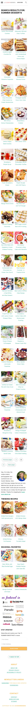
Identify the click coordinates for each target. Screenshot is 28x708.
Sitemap (14, 701)
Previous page (7, 459)
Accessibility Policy (14, 672)
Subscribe (5, 683)
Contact (14, 697)
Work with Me (14, 699)
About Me (14, 668)
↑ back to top (14, 657)
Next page (11, 464)
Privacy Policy (14, 670)
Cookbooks (14, 685)
